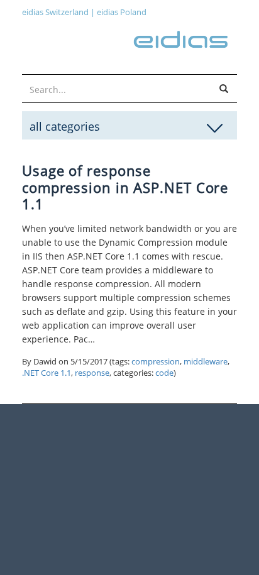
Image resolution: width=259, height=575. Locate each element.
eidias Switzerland (55, 12)
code (164, 373)
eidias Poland (121, 12)
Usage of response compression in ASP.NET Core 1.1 (125, 187)
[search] (224, 89)
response (92, 373)
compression (155, 361)
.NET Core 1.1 (46, 373)
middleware (206, 361)
